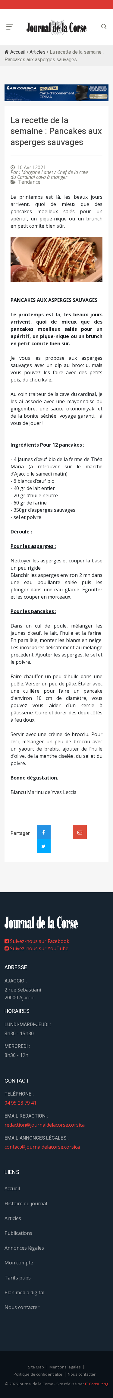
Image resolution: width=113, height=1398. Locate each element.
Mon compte (19, 1262)
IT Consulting (96, 1384)
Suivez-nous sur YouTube (38, 948)
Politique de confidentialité (38, 1374)
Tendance (29, 182)
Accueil (17, 52)
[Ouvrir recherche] (10, 26)
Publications (18, 1233)
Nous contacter (22, 1307)
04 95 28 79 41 (20, 1102)
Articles (38, 52)
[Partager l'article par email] (80, 832)
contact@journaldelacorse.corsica (42, 1146)
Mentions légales (65, 1367)
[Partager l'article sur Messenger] (62, 827)
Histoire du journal (26, 1203)
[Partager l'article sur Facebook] (44, 832)
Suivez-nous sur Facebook (39, 941)
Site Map (36, 1367)
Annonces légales (24, 1248)
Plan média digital (24, 1292)
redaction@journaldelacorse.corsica (45, 1124)
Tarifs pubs (18, 1277)
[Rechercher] (103, 27)
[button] (17, 259)
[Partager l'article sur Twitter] (44, 846)
